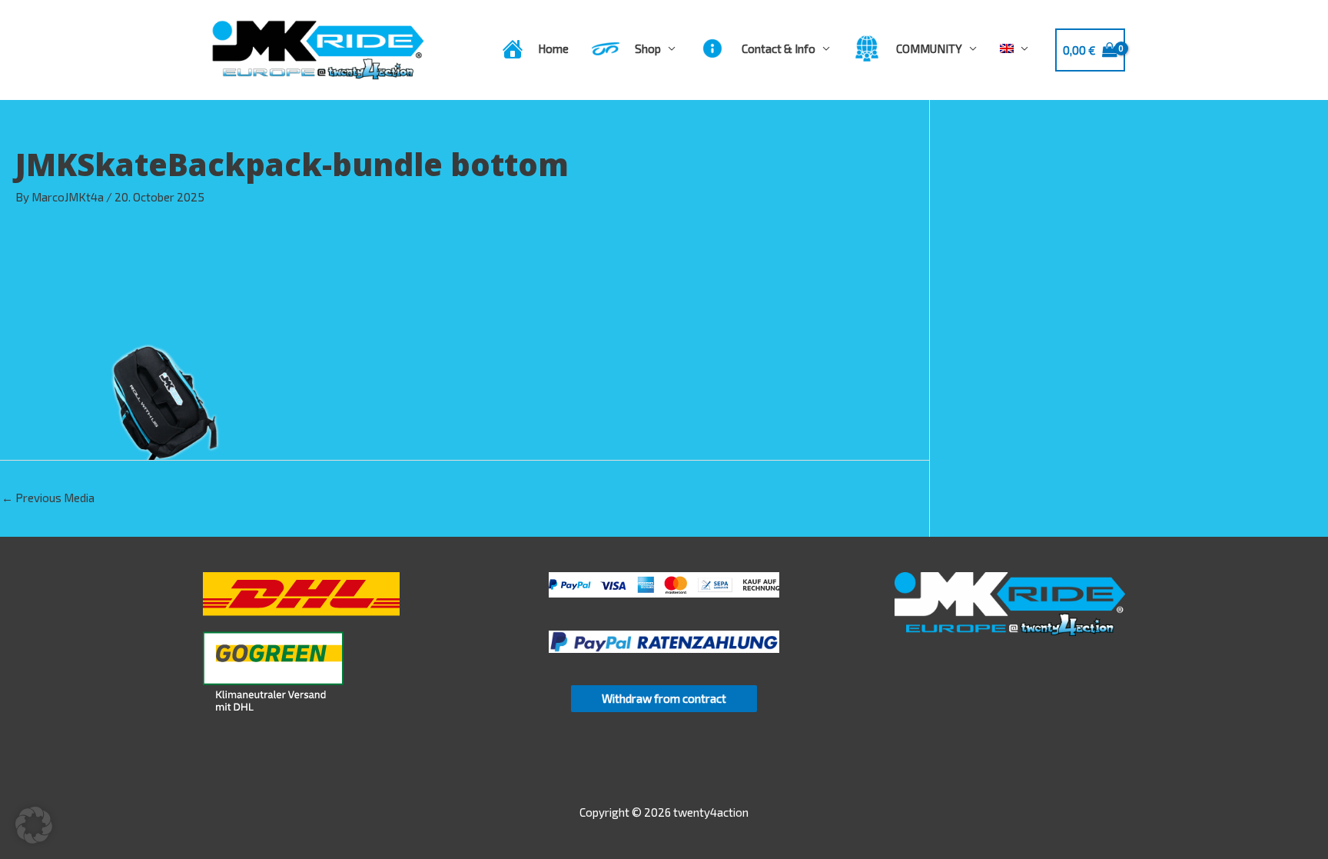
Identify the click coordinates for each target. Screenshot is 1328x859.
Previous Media (48, 497)
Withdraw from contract (664, 698)
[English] (1014, 48)
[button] (34, 825)
